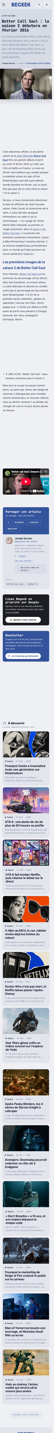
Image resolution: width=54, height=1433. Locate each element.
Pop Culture (9, 16)
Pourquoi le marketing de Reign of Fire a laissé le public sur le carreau (25, 1275)
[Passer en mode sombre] (47, 5)
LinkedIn (33, 522)
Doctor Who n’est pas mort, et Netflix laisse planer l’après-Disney (25, 990)
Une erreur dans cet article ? (29, 568)
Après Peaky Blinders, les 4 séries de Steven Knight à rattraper (24, 1107)
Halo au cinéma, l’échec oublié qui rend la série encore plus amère (22, 1388)
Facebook (19, 522)
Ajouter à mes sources (24, 619)
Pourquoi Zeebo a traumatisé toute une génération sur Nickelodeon (25, 769)
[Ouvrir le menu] (4, 5)
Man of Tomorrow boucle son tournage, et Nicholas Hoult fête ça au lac (25, 1331)
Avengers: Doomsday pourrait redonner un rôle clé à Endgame (26, 1163)
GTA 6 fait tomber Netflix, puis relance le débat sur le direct (24, 878)
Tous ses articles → (24, 561)
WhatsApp (12, 529)
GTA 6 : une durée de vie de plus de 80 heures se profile (24, 823)
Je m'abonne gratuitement (24, 656)
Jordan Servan (8, 63)
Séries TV (32, 584)
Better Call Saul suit (31, 274)
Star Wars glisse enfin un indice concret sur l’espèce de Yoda (24, 1046)
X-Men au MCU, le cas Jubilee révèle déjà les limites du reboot (25, 934)
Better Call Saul (15, 584)
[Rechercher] (39, 5)
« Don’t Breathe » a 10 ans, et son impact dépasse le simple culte (25, 1219)
